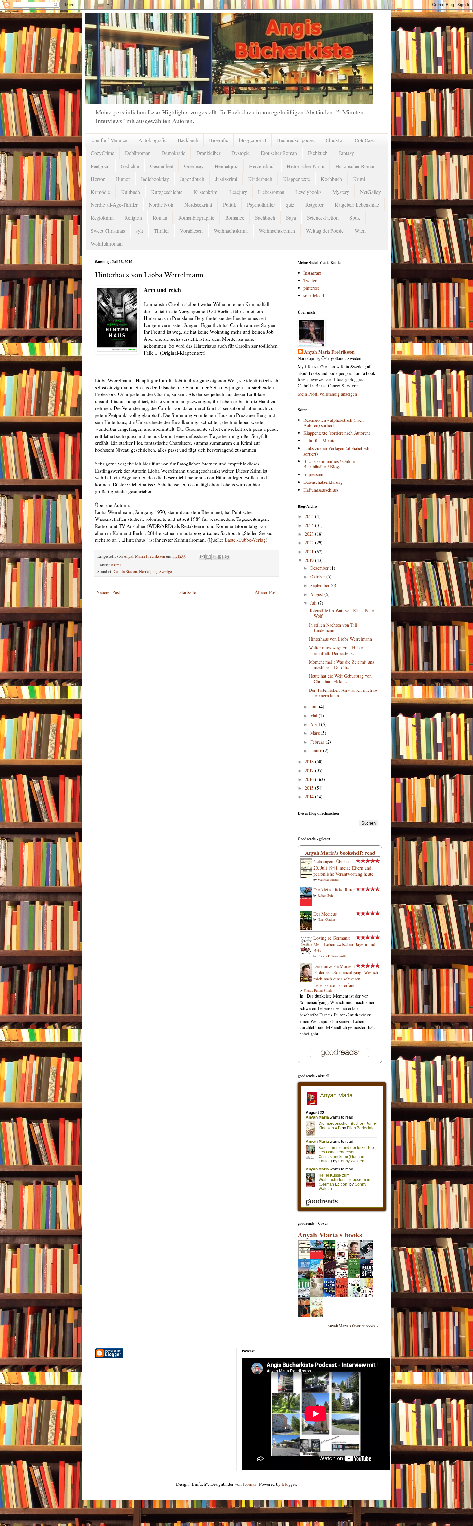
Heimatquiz (226, 166)
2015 (310, 788)
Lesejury (238, 191)
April (315, 724)
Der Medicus (325, 914)
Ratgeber (314, 204)
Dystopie (240, 152)
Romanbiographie (196, 217)
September (320, 585)
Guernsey (194, 166)
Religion (133, 217)
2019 (310, 560)
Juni (314, 706)
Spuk (354, 217)
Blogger (289, 1484)
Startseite (187, 592)
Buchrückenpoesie (296, 140)
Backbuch (188, 140)
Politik (229, 204)
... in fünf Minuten (108, 140)
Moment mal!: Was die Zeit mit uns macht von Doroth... (341, 664)
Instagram (312, 273)
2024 (310, 525)
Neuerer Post (108, 592)
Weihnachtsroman (277, 230)
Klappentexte (296, 179)
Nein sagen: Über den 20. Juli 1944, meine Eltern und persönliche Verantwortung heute (343, 867)
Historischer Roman (355, 166)
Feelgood (100, 166)
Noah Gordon (326, 919)
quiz (290, 204)
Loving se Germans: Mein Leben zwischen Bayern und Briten (344, 944)
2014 (310, 796)
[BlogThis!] (208, 557)
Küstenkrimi (205, 191)
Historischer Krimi (305, 166)
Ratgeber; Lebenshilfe (357, 204)
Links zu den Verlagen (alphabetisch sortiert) (336, 451)
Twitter (310, 280)
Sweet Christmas (108, 230)
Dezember (320, 568)
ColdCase (365, 140)
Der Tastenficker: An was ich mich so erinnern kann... (343, 693)
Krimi (359, 179)
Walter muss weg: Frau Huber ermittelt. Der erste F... (336, 650)
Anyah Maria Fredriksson (329, 352)
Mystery (340, 191)
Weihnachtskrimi (231, 230)
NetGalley (370, 191)
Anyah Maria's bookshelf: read (340, 853)
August (317, 594)
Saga (291, 217)
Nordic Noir (161, 204)
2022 (310, 542)
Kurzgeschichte (166, 191)
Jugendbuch (192, 179)
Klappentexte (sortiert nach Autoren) (336, 433)
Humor (123, 179)
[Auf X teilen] (214, 557)
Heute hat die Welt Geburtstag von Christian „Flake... (340, 678)
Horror (98, 179)
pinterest (311, 288)
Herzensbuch (262, 166)
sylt (139, 230)
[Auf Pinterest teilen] (227, 557)
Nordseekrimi (198, 204)
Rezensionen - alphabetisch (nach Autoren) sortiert (333, 423)
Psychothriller (261, 204)
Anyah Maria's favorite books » (352, 1326)
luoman (249, 1484)
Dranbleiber (208, 152)
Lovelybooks (308, 191)
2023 (310, 534)
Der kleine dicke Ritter (334, 890)
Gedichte (130, 166)
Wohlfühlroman (107, 243)
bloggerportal (252, 140)
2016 (310, 779)
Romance (234, 217)
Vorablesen (191, 230)
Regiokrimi (102, 217)
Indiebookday (155, 179)
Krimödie (100, 191)
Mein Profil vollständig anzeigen (327, 394)
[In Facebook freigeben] (221, 557)
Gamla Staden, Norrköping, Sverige (143, 571)
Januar (316, 750)
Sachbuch (265, 217)
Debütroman (138, 152)
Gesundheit (161, 166)
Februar (318, 742)
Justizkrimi (226, 179)
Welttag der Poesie (325, 230)
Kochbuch (331, 179)
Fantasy (346, 152)
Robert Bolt (325, 895)
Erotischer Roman (279, 152)
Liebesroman (271, 191)
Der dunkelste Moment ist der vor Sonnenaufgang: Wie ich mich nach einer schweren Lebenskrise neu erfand (345, 975)
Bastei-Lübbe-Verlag (245, 540)
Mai (314, 715)
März (315, 733)
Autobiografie (152, 140)
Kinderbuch (260, 179)
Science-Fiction (323, 217)
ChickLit (335, 140)
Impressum (313, 474)
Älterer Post (266, 592)
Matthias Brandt (328, 879)
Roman (160, 217)
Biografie (218, 140)
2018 (310, 761)
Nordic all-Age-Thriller (114, 204)
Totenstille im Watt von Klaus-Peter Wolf (341, 613)
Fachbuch (318, 152)
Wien (360, 230)
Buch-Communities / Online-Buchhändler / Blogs (329, 464)
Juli (314, 603)
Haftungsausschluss (320, 490)
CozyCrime (102, 152)
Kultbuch (130, 191)
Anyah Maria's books (330, 1234)
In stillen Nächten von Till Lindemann (333, 627)
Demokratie (173, 152)
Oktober (318, 576)
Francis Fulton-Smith (332, 956)
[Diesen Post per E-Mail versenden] (202, 557)
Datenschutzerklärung (323, 482)
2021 (310, 551)
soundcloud (313, 296)
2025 (310, 516)
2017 (310, 770)
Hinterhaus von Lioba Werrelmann (340, 639)
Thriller (161, 230)
